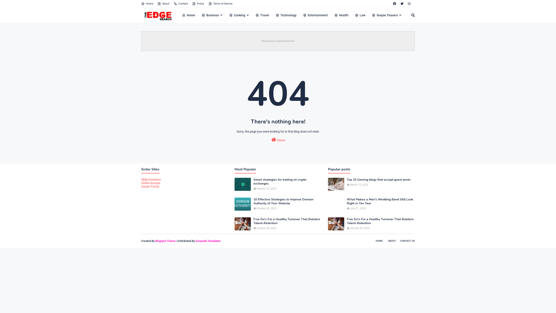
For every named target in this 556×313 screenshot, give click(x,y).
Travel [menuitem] (264, 15)
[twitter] (402, 3)
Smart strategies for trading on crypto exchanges (279, 182)
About (165, 3)
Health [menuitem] (343, 15)
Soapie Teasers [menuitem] (387, 15)
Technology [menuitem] (288, 15)
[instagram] (409, 3)
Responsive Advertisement (278, 41)
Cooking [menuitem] (239, 15)
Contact (183, 3)
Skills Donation (151, 179)
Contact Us (407, 241)
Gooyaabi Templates (208, 241)
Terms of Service (222, 3)
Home (149, 3)
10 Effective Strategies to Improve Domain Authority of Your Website (283, 201)
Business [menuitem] (212, 15)
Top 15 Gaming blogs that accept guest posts (378, 180)
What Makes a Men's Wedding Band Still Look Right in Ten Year (380, 201)
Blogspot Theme (165, 241)
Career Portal (150, 186)
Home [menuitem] (191, 15)
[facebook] (394, 3)
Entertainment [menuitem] (318, 15)
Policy (200, 3)
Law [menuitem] (362, 15)
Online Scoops (150, 183)
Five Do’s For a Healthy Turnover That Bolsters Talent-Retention (286, 221)
